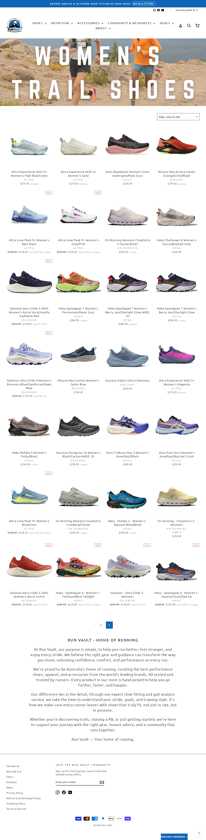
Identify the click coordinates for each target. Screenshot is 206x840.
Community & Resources (130, 23)
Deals (165, 23)
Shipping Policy (15, 803)
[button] (174, 837)
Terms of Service (16, 808)
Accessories (89, 23)
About (102, 28)
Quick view (29, 164)
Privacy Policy (14, 793)
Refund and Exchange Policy (23, 798)
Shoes (38, 23)
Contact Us (13, 766)
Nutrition (60, 23)
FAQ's (10, 776)
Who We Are (13, 771)
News (9, 787)
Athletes (11, 782)
